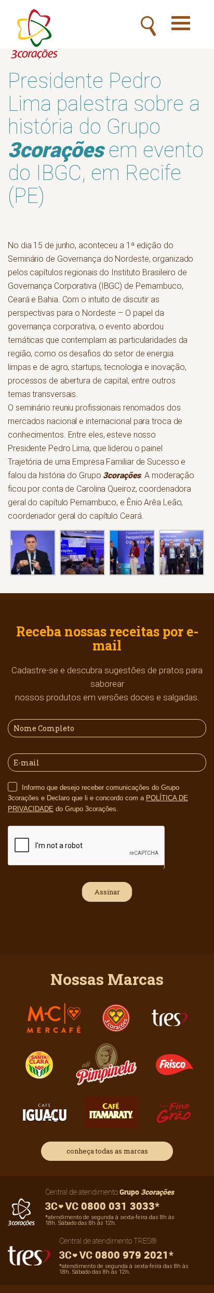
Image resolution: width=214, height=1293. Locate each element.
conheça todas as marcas (107, 1151)
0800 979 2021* (132, 1255)
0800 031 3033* (118, 1206)
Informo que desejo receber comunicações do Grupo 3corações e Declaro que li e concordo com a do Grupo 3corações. (98, 798)
